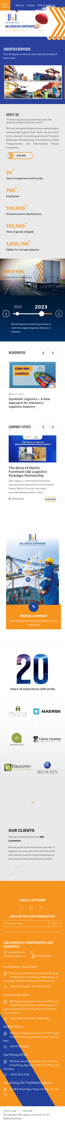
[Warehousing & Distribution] (19, 73)
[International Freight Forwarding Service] (19, 90)
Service (20, 5)
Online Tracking (46, 5)
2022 (18, 307)
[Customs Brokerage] (47, 73)
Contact (30, 5)
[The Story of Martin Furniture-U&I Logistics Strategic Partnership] (32, 448)
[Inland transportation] (47, 90)
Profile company (33, 616)
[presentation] (43, 352)
